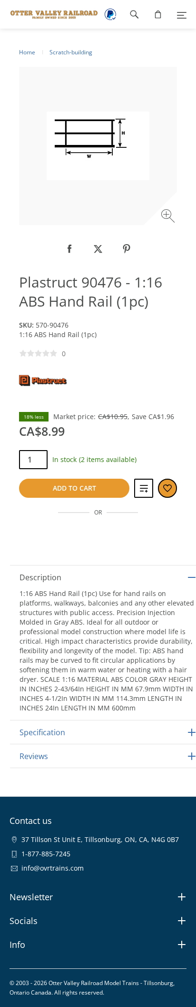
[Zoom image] (169, 217)
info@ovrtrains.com (52, 868)
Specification (42, 732)
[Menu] (182, 14)
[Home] (49, 14)
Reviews (34, 756)
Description (40, 577)
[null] (69, 249)
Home (27, 52)
